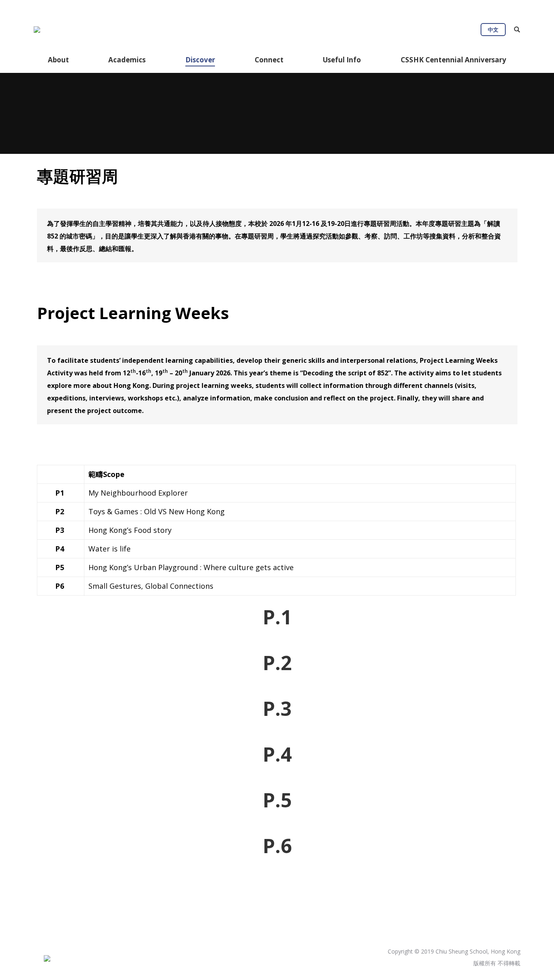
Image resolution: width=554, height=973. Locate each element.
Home (251, 123)
